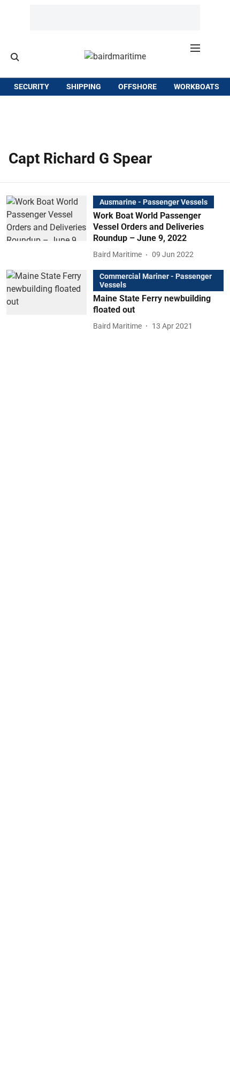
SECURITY (31, 86)
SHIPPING (83, 86)
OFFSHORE (137, 86)
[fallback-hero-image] (49, 228)
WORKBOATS (196, 86)
